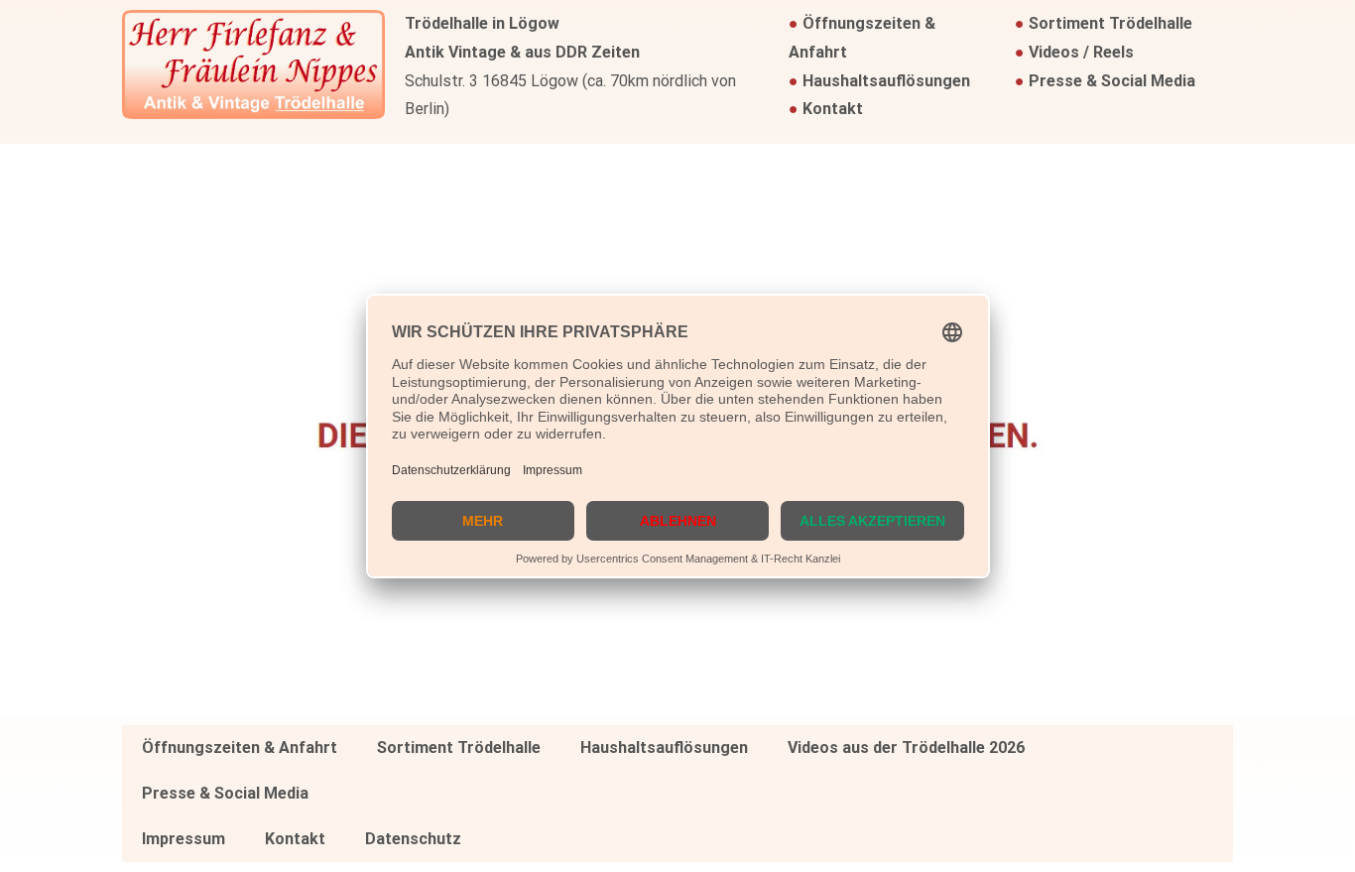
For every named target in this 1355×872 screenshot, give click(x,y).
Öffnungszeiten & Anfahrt (239, 747)
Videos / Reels (1081, 52)
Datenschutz (413, 838)
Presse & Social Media (1112, 80)
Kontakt (832, 108)
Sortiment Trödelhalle (1110, 23)
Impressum (183, 838)
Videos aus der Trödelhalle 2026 (906, 747)
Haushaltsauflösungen (886, 80)
